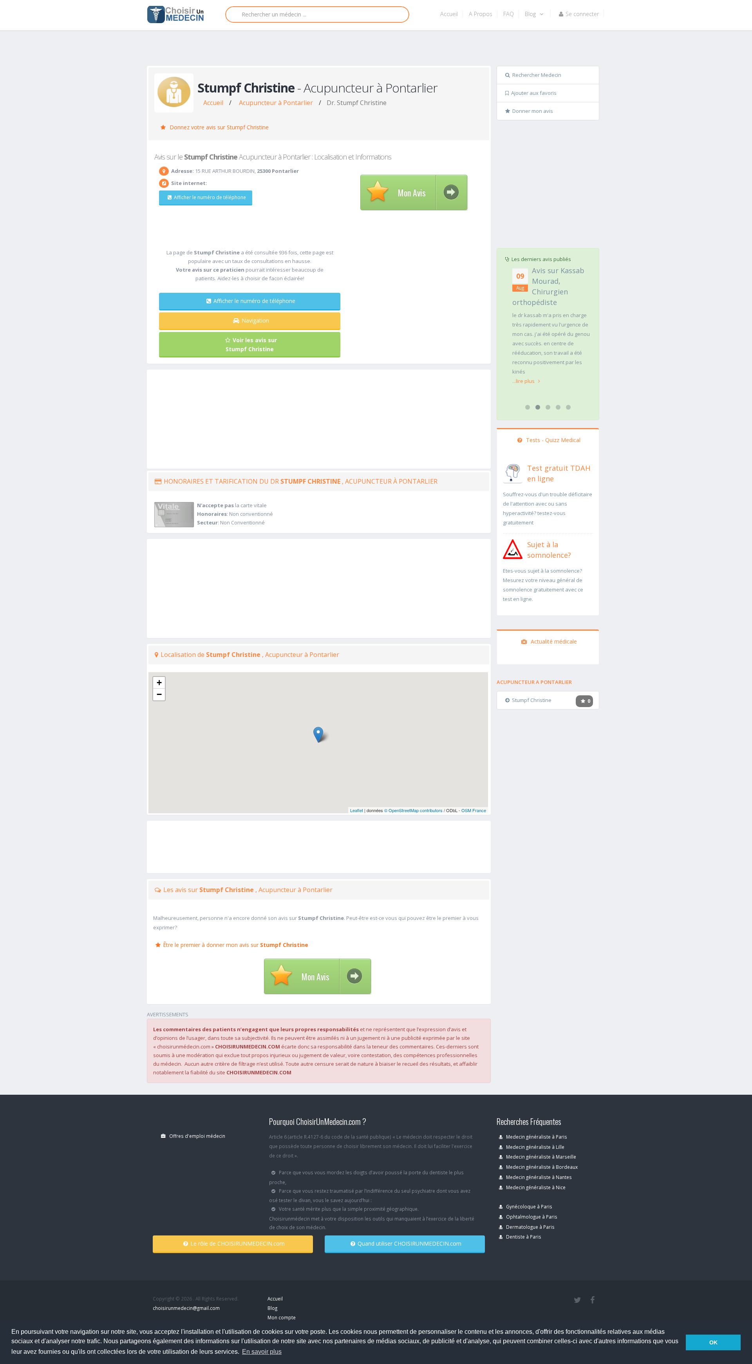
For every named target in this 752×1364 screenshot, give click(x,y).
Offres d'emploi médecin (196, 1136)
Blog (531, 14)
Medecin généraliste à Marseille (540, 1157)
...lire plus (524, 381)
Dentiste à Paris (523, 1236)
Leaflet (356, 810)
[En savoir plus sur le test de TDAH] (512, 471)
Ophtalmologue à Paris (531, 1216)
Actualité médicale (553, 641)
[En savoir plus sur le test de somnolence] (512, 548)
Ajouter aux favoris (534, 92)
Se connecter (582, 14)
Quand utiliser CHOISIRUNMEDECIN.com (409, 1243)
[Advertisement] (373, 49)
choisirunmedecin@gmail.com (186, 1308)
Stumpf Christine (531, 700)
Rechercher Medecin (536, 74)
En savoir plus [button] (262, 1351)
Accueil (449, 14)
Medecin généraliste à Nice (535, 1187)
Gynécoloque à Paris (528, 1206)
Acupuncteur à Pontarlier (276, 102)
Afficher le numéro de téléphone (210, 197)
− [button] (159, 694)
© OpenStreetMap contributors (413, 810)
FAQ (508, 14)
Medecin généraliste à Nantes (538, 1177)
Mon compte (282, 1317)
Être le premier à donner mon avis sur (235, 945)
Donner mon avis (532, 110)
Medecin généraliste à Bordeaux (541, 1167)
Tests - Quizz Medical (552, 440)
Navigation (255, 320)
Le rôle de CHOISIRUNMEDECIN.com (237, 1243)
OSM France (473, 810)
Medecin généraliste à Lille (534, 1147)
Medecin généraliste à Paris (536, 1137)
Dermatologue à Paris (530, 1227)
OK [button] (713, 1342)
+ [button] (159, 682)
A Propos (480, 14)
